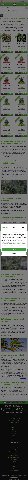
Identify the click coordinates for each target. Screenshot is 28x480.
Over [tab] (23, 227)
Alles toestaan (14, 249)
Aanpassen (13, 253)
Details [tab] (14, 227)
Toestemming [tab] (5, 227)
